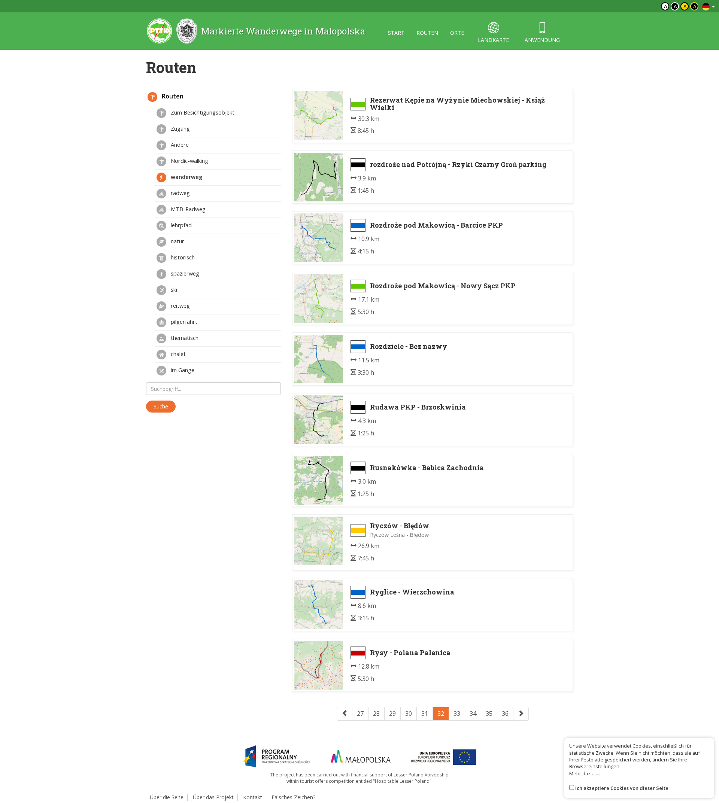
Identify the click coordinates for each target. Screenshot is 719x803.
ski (173, 289)
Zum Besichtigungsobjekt (201, 112)
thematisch (183, 337)
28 (376, 713)
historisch (182, 257)
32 (440, 713)
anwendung (542, 39)
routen (427, 32)
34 (473, 713)
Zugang (179, 128)
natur (176, 241)
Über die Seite (166, 797)
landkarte (493, 39)
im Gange (181, 370)
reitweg (179, 305)
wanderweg (185, 176)
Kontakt (252, 797)
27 (360, 713)
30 (408, 713)
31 (424, 713)
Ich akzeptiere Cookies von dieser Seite (621, 788)
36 (505, 713)
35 (489, 713)
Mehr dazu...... (584, 773)
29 (392, 713)
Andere (179, 144)
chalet (177, 354)
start (396, 32)
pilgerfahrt (183, 321)
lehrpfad (180, 225)
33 (456, 713)
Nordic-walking (188, 160)
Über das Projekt (213, 797)
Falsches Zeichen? (293, 797)
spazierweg (184, 273)
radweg (179, 193)
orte (457, 32)
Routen (171, 96)
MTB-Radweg (187, 209)
